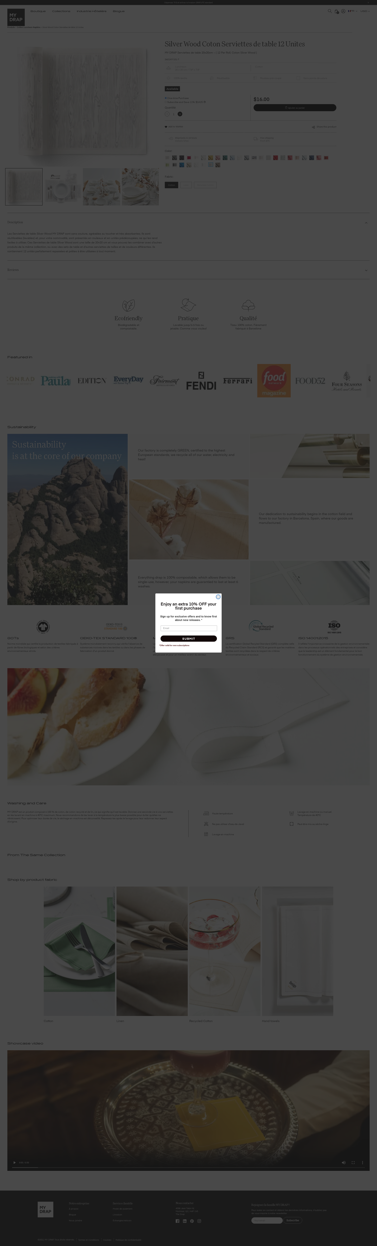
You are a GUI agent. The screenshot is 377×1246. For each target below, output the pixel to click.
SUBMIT (188, 639)
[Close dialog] (218, 597)
